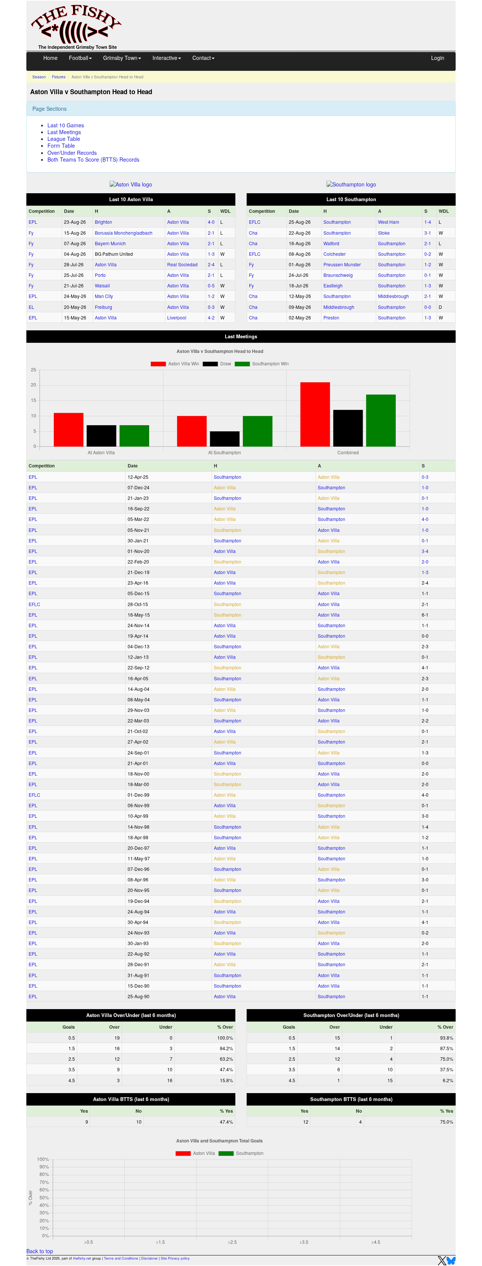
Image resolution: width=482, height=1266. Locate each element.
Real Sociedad (182, 264)
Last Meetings (64, 132)
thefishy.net (82, 1258)
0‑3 (211, 307)
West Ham (388, 221)
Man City (104, 296)
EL (31, 307)
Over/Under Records (72, 152)
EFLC (255, 221)
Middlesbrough (393, 296)
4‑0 (211, 221)
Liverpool (176, 317)
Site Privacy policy (175, 1258)
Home (50, 57)
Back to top (39, 1251)
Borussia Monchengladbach (124, 232)
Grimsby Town (120, 57)
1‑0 (425, 487)
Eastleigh (333, 285)
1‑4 (427, 221)
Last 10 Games (65, 125)
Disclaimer (149, 1258)
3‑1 (427, 232)
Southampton (337, 221)
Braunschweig (338, 275)
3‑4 (425, 551)
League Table (63, 138)
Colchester (334, 253)
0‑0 (427, 307)
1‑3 (211, 253)
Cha (253, 232)
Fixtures (59, 76)
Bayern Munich (110, 243)
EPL (33, 221)
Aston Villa (178, 221)
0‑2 (427, 253)
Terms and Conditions (121, 1258)
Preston (331, 317)
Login (437, 57)
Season (39, 76)
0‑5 (211, 285)
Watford (331, 243)
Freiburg (103, 307)
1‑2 (211, 296)
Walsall (102, 285)
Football (78, 57)
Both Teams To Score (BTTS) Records (93, 159)
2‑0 (425, 561)
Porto (100, 275)
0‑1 (427, 275)
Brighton (103, 221)
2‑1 (211, 232)
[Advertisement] (296, 18)
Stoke (384, 232)
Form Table (61, 145)
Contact (201, 57)
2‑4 (211, 264)
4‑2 (211, 317)
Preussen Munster (342, 264)
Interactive (165, 57)
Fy (31, 232)
